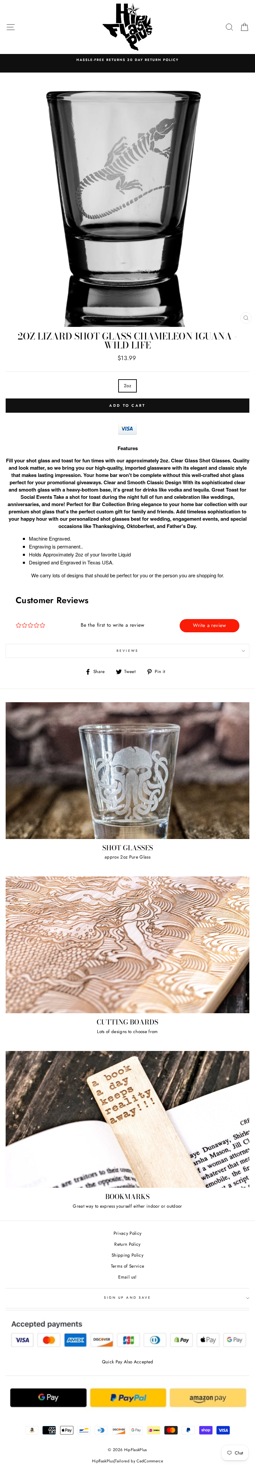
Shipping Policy (127, 1255)
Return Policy (127, 1244)
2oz (127, 385)
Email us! (127, 1277)
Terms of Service (127, 1266)
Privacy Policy (128, 1233)
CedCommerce (149, 1461)
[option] (127, 63)
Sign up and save (127, 1297)
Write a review (209, 625)
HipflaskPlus (103, 1461)
